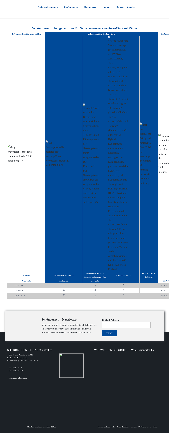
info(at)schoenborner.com (18, 378)
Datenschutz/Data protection (127, 427)
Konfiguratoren (71, 7)
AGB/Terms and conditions (148, 427)
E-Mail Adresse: (111, 320)
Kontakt (120, 7)
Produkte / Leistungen (48, 7)
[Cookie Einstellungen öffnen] (6, 429)
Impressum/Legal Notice (106, 427)
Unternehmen (90, 7)
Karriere (106, 7)
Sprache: (131, 7)
